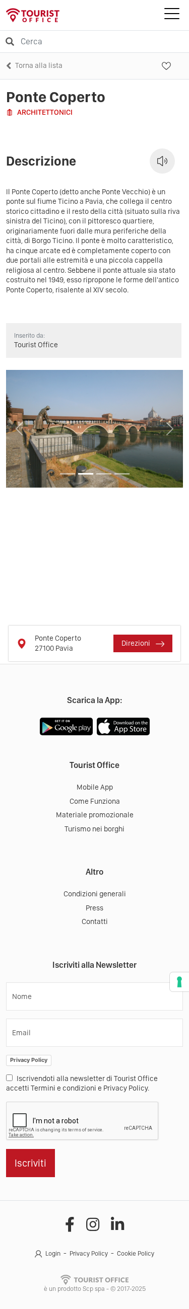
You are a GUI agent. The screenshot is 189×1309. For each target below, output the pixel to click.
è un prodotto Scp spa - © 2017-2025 (95, 1288)
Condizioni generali (95, 893)
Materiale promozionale (95, 814)
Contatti (95, 921)
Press (94, 907)
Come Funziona (95, 801)
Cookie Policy (135, 1253)
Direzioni (136, 643)
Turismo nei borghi (94, 828)
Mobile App (95, 787)
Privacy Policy (28, 1059)
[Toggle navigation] (172, 15)
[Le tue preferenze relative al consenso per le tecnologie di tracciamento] (179, 981)
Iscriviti (30, 1163)
